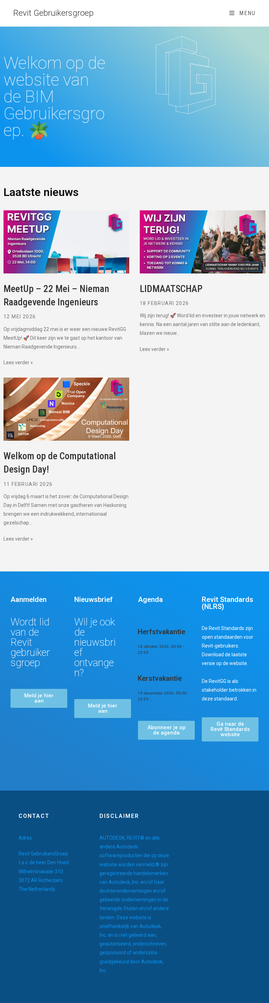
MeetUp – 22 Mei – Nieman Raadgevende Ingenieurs (56, 295)
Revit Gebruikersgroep (53, 13)
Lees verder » (18, 362)
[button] (39, 698)
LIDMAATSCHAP (171, 288)
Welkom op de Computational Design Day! (60, 462)
